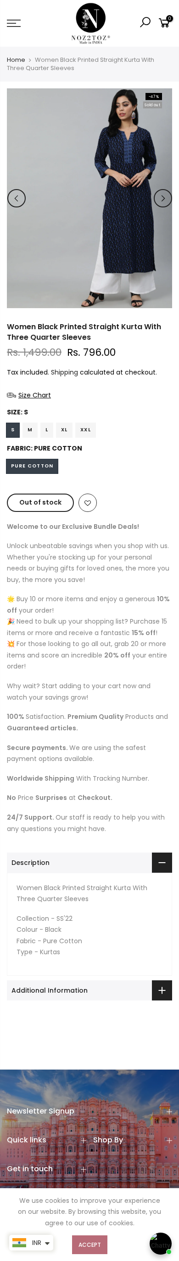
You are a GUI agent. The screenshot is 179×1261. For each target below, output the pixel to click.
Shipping (64, 372)
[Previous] (16, 198)
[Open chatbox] (161, 1244)
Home (16, 60)
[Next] (163, 198)
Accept (89, 1245)
